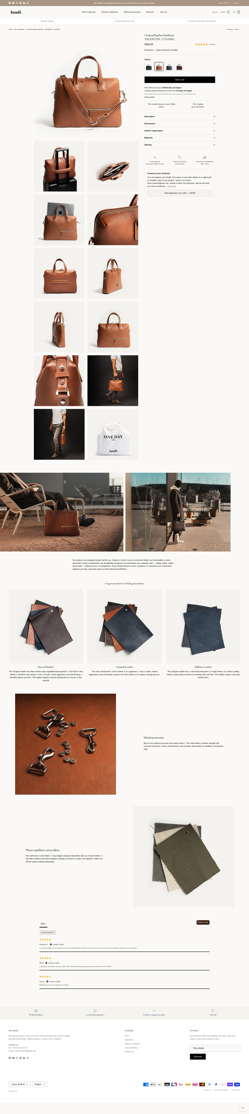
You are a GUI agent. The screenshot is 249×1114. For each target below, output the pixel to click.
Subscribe (124, 568)
